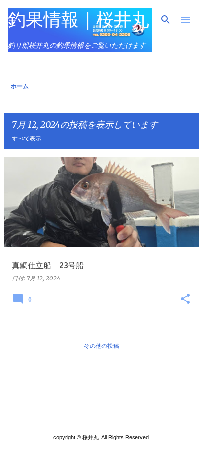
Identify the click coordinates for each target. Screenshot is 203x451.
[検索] (165, 20)
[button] (185, 299)
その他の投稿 (101, 346)
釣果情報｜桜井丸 (78, 19)
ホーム (20, 86)
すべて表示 (26, 138)
